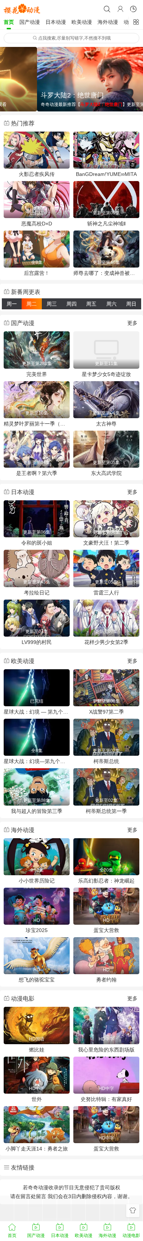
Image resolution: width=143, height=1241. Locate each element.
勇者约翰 (106, 980)
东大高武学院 (106, 473)
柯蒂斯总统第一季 (106, 811)
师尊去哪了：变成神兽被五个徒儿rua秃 (106, 273)
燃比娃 (36, 1050)
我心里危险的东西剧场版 (106, 1050)
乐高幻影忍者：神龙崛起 (106, 881)
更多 (132, 323)
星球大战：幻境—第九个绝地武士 (37, 761)
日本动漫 (55, 22)
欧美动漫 (82, 22)
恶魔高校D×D (36, 224)
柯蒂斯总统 (106, 761)
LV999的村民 (37, 642)
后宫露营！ (37, 273)
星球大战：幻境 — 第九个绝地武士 (37, 712)
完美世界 (36, 374)
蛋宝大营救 (106, 930)
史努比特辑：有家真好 (106, 1099)
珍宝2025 (37, 930)
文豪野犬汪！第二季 (106, 543)
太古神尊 (106, 424)
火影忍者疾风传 (37, 174)
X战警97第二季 (106, 712)
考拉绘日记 (37, 593)
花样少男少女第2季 (106, 642)
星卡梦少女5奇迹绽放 (106, 374)
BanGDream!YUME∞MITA (106, 174)
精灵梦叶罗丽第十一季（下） (37, 424)
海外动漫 (108, 22)
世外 (37, 1099)
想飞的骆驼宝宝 (37, 980)
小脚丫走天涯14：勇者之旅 (37, 1149)
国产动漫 (29, 22)
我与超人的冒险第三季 (36, 811)
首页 (9, 22)
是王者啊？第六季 (36, 473)
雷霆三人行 (106, 593)
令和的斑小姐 (36, 543)
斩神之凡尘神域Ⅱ (106, 224)
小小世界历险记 (37, 881)
